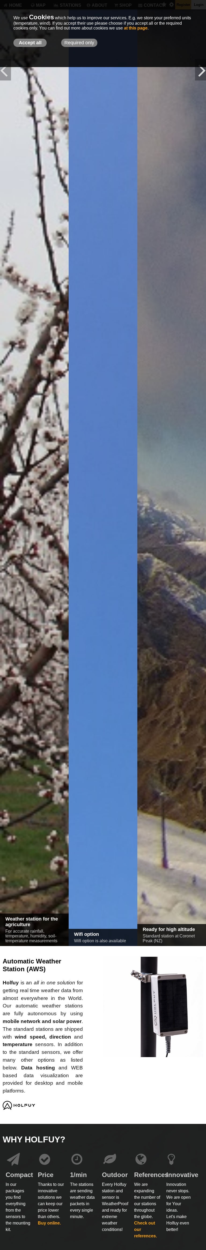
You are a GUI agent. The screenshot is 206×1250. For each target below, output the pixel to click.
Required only (79, 42)
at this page (136, 28)
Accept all (30, 42)
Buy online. (49, 1223)
